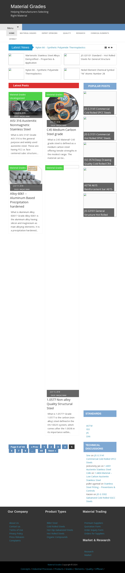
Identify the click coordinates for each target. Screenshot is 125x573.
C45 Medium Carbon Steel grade (61, 132)
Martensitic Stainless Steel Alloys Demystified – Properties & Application (42, 59)
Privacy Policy (16, 533)
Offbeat (13, 39)
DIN (88, 436)
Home (11, 33)
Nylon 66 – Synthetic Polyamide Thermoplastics (60, 47)
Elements (79, 568)
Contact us (14, 526)
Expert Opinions (49, 33)
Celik (88, 473)
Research (80, 33)
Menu (10, 28)
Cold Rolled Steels (56, 526)
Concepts (25, 568)
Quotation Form (92, 526)
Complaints (15, 540)
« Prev (34, 446)
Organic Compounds (57, 537)
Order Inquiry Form (93, 530)
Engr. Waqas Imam (22, 116)
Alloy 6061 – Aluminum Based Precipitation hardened (22, 200)
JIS (87, 432)
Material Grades (28, 6)
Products (59, 568)
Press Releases (16, 537)
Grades (69, 568)
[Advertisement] (100, 314)
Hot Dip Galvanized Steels (60, 530)
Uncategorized (17, 98)
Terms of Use (16, 530)
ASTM (89, 425)
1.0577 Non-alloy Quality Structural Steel (59, 404)
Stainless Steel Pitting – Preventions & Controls (100, 487)
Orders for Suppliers (94, 533)
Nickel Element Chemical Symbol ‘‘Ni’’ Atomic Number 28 (97, 71)
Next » (52, 450)
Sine (88, 455)
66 (41, 450)
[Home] (87, 422)
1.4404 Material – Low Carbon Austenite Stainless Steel (99, 476)
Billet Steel (52, 522)
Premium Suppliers (93, 522)
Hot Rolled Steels (55, 533)
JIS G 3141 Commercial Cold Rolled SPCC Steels (101, 459)
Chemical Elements (100, 33)
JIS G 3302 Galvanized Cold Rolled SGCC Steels (100, 498)
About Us (14, 522)
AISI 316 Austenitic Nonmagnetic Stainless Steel (23, 125)
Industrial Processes (42, 568)
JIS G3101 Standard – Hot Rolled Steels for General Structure (98, 57)
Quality (67, 33)
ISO (88, 429)
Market (87, 555)
